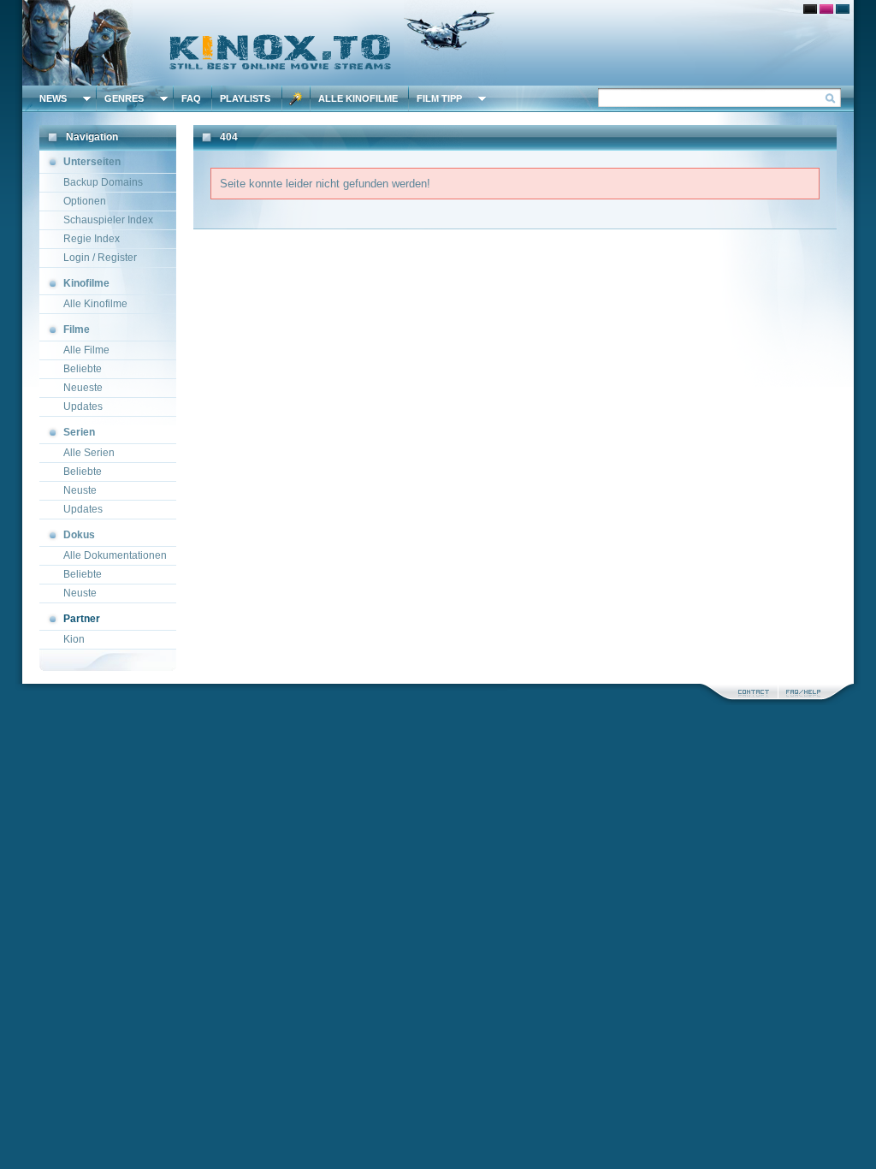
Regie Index (91, 239)
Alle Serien (89, 453)
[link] (438, 43)
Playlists (245, 98)
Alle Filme (86, 350)
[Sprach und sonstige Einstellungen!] (296, 98)
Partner (81, 619)
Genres (124, 98)
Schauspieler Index (108, 220)
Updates (83, 406)
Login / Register (100, 258)
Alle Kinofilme (358, 98)
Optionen (84, 201)
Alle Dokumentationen (115, 555)
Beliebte (82, 369)
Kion (74, 639)
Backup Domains (103, 182)
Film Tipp (439, 98)
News (53, 98)
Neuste (80, 490)
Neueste (83, 388)
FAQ (191, 98)
